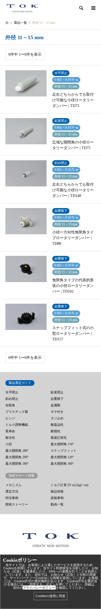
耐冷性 (10, 438)
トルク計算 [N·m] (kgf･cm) (69, 485)
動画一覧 (57, 504)
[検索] (81, 8)
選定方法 (11, 491)
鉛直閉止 (57, 392)
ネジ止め (57, 418)
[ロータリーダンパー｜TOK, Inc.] (22, 8)
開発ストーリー (16, 504)
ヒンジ (10, 418)
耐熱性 (55, 431)
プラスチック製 (16, 412)
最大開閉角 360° (62, 464)
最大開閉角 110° (62, 444)
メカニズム (13, 485)
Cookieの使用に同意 (50, 596)
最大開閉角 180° (17, 464)
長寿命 (10, 431)
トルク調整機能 (16, 425)
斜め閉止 (11, 399)
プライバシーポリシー (39, 587)
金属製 (55, 405)
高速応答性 (59, 438)
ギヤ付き (57, 412)
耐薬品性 (57, 425)
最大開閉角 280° (17, 451)
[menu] (93, 8)
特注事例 (11, 498)
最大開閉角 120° (62, 457)
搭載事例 (57, 498)
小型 (8, 444)
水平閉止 (11, 392)
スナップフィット (63, 451)
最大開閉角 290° (17, 457)
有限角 (10, 405)
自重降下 (57, 399)
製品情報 (57, 491)
